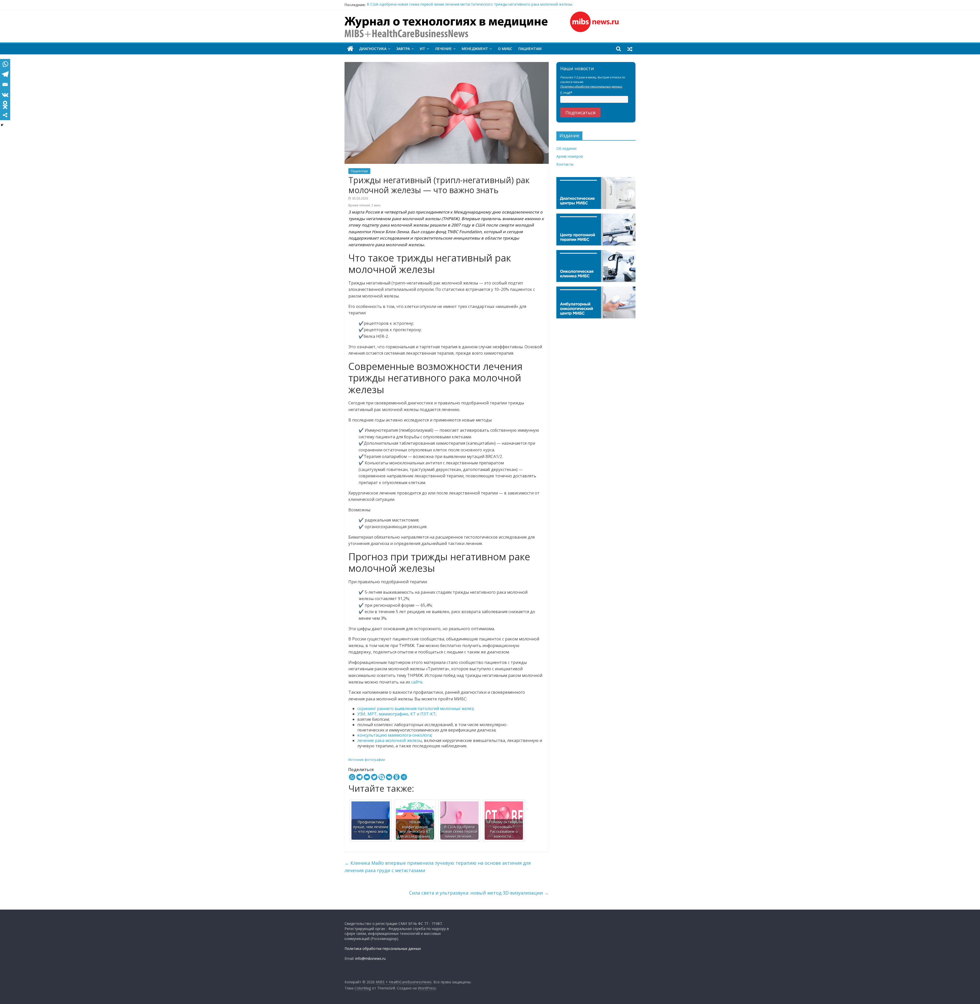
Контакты (564, 164)
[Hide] (2, 125)
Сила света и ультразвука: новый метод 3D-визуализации (479, 893)
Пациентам (530, 48)
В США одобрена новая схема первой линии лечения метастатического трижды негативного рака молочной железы (469, 4)
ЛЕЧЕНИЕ (443, 48)
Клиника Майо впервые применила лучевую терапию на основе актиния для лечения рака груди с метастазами (438, 866)
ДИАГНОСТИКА (372, 48)
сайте (416, 682)
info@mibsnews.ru (370, 958)
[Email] (367, 777)
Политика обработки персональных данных (383, 948)
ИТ (422, 48)
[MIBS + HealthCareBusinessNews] (350, 48)
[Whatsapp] (352, 777)
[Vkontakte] (389, 777)
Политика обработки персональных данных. (591, 86)
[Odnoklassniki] (396, 777)
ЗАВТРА (403, 48)
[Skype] (381, 777)
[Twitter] (374, 777)
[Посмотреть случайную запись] (629, 48)
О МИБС (505, 48)
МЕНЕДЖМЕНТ (475, 48)
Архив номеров (569, 156)
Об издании (566, 148)
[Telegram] (359, 777)
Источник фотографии (366, 759)
